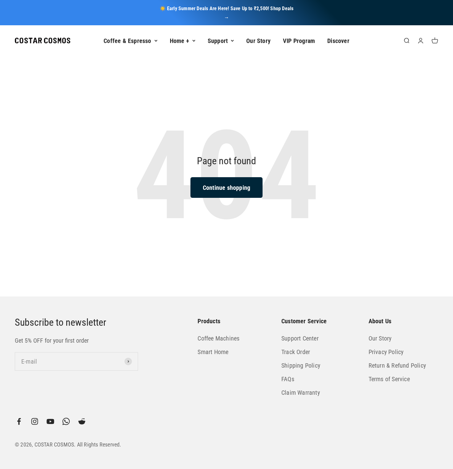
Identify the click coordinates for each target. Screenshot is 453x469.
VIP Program (299, 40)
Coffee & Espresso (127, 40)
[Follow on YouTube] (50, 421)
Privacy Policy (386, 352)
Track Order (295, 352)
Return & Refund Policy (397, 365)
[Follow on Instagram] (35, 421)
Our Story (258, 40)
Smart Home (213, 352)
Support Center (300, 338)
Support (218, 40)
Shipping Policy (300, 365)
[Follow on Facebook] (19, 421)
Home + (179, 40)
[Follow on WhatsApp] (66, 421)
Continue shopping (226, 187)
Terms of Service (389, 379)
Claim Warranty (300, 392)
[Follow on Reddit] (82, 421)
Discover (338, 40)
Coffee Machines (218, 338)
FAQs (287, 379)
